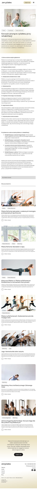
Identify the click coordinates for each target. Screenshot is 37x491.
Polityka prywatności (31, 466)
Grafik (2, 469)
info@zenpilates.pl (19, 477)
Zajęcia (3, 467)
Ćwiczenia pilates (6, 88)
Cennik (3, 471)
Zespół (3, 473)
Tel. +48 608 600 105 (30, 464)
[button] (33, 2)
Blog (2, 474)
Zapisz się (27, 2)
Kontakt (34, 468)
